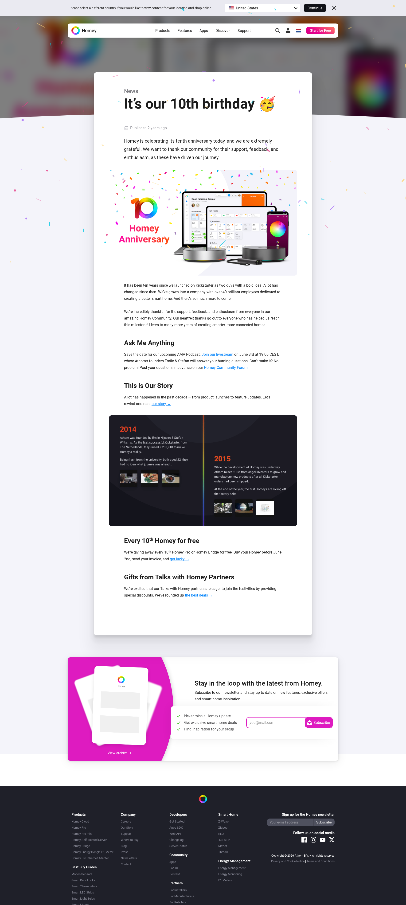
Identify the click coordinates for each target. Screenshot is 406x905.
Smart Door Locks (83, 880)
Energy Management (232, 868)
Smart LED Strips (82, 892)
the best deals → (199, 595)
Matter (222, 846)
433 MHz (224, 840)
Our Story (127, 827)
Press (125, 852)
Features (185, 30)
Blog (124, 846)
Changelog (176, 840)
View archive (118, 753)
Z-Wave (223, 821)
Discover (222, 30)
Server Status (178, 846)
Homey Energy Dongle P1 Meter (92, 852)
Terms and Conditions (321, 861)
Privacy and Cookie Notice (287, 861)
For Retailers (177, 902)
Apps (203, 30)
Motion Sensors (81, 874)
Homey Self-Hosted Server (89, 840)
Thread (223, 852)
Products (162, 30)
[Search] (277, 30)
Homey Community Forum (226, 367)
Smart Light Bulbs (83, 898)
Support (244, 30)
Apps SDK (176, 827)
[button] (262, 8)
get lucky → (179, 559)
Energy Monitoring (230, 874)
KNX (221, 833)
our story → (161, 404)
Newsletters (129, 858)
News (131, 91)
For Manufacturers (181, 896)
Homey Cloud (80, 821)
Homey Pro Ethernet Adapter (90, 858)
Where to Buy (129, 840)
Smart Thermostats (84, 886)
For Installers (178, 890)
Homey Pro (78, 827)
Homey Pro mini (81, 833)
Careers (126, 821)
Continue (315, 8)
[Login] (288, 30)
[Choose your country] (298, 30)
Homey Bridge (80, 846)
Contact (126, 864)
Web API (175, 833)
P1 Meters (225, 880)
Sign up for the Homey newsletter (308, 814)
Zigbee (222, 827)
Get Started (176, 821)
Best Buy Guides (84, 867)
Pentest (174, 874)
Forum (173, 868)
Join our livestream (217, 354)
